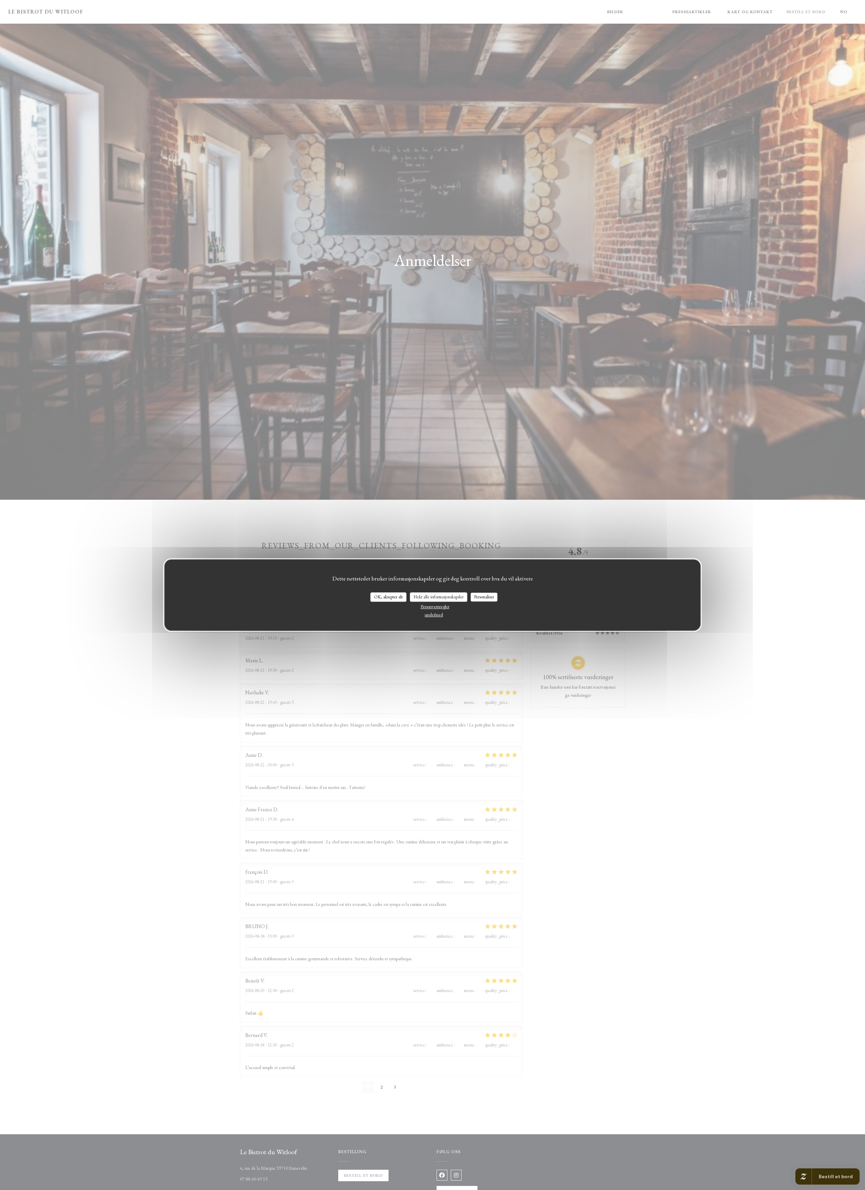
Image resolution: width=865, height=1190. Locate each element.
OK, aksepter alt (388, 597)
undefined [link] (434, 615)
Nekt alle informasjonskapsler (439, 597)
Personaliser (484, 597)
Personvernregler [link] (435, 607)
